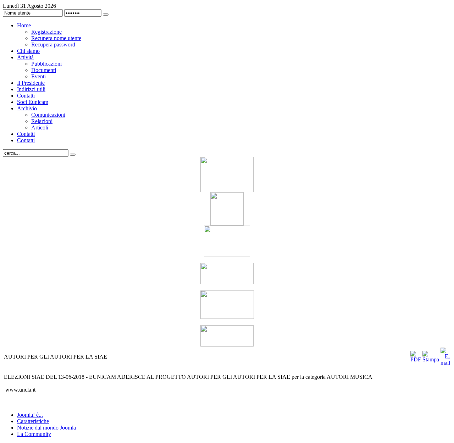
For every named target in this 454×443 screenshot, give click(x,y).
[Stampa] (430, 359)
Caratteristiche (33, 421)
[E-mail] (445, 363)
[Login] (106, 14)
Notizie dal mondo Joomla (46, 428)
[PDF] (415, 359)
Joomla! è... (30, 415)
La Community (34, 434)
